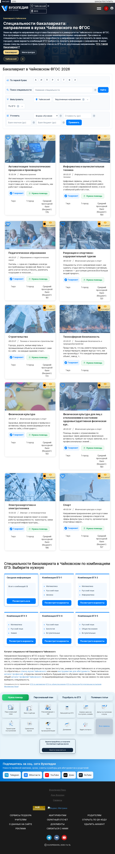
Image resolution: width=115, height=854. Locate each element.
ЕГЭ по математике (37, 684)
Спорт (67, 505)
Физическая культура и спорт (88, 261)
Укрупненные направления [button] (69, 99)
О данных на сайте (20, 824)
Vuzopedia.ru (53, 845)
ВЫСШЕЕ (6, 1)
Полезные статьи (99, 697)
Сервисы (57, 800)
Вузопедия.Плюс (57, 790)
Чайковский (11, 59)
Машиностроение (28, 174)
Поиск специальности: (19, 90)
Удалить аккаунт (94, 824)
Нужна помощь (40, 193)
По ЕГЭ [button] (13, 106)
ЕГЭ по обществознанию (56, 684)
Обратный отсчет (57, 819)
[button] (95, 89)
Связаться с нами (57, 828)
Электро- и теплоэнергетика (33, 513)
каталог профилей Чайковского (26, 677)
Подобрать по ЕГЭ (71, 697)
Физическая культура (21, 414)
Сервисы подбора (20, 815)
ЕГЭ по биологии (73, 684)
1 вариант (17, 193)
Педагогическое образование (27, 253)
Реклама (20, 828)
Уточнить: (13, 115)
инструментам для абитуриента (73, 671)
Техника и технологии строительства (36, 341)
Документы (57, 824)
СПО (14, 1)
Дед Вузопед (57, 795)
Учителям (20, 819)
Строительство (18, 336)
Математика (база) (11, 686)
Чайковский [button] (42, 99)
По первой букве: (16, 80)
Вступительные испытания (90, 684)
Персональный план (43, 697)
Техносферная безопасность (81, 336)
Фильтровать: (15, 99)
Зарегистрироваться (57, 750)
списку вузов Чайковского (34, 671)
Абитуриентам (57, 815)
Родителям (94, 815)
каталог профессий (13, 674)
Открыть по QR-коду (94, 819)
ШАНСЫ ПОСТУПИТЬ (104, 1)
